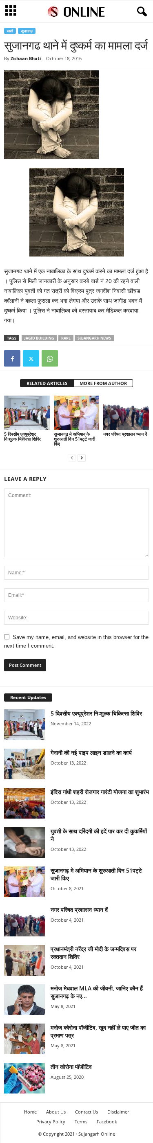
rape (66, 338)
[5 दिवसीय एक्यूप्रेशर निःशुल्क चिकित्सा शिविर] (27, 413)
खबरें (10, 31)
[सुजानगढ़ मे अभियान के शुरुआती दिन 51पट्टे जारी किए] (77, 413)
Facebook (107, 1121)
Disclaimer (118, 1112)
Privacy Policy (50, 1121)
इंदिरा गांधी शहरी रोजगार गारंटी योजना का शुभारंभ (100, 792)
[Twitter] (31, 358)
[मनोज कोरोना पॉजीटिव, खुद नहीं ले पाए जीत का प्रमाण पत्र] (24, 1039)
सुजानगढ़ (27, 31)
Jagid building (39, 338)
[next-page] (82, 457)
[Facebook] (12, 358)
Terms (81, 1121)
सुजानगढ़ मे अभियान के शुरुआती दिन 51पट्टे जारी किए (74, 439)
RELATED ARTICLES (47, 383)
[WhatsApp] (50, 358)
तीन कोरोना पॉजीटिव (71, 1067)
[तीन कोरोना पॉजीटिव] (24, 1078)
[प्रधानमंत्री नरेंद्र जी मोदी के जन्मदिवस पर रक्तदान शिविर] (24, 960)
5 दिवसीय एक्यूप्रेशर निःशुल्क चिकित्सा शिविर (22, 436)
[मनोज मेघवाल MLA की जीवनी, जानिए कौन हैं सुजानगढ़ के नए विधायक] (24, 999)
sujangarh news (94, 338)
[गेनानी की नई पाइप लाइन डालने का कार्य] (24, 764)
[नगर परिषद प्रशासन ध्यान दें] (126, 413)
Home (30, 1112)
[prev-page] (72, 457)
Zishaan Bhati (26, 58)
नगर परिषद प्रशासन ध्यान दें (125, 434)
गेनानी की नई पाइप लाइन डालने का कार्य (91, 752)
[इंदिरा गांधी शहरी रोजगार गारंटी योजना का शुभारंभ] (24, 803)
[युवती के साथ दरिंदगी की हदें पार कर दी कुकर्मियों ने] (24, 842)
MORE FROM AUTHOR (103, 383)
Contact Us (86, 1112)
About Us (56, 1112)
